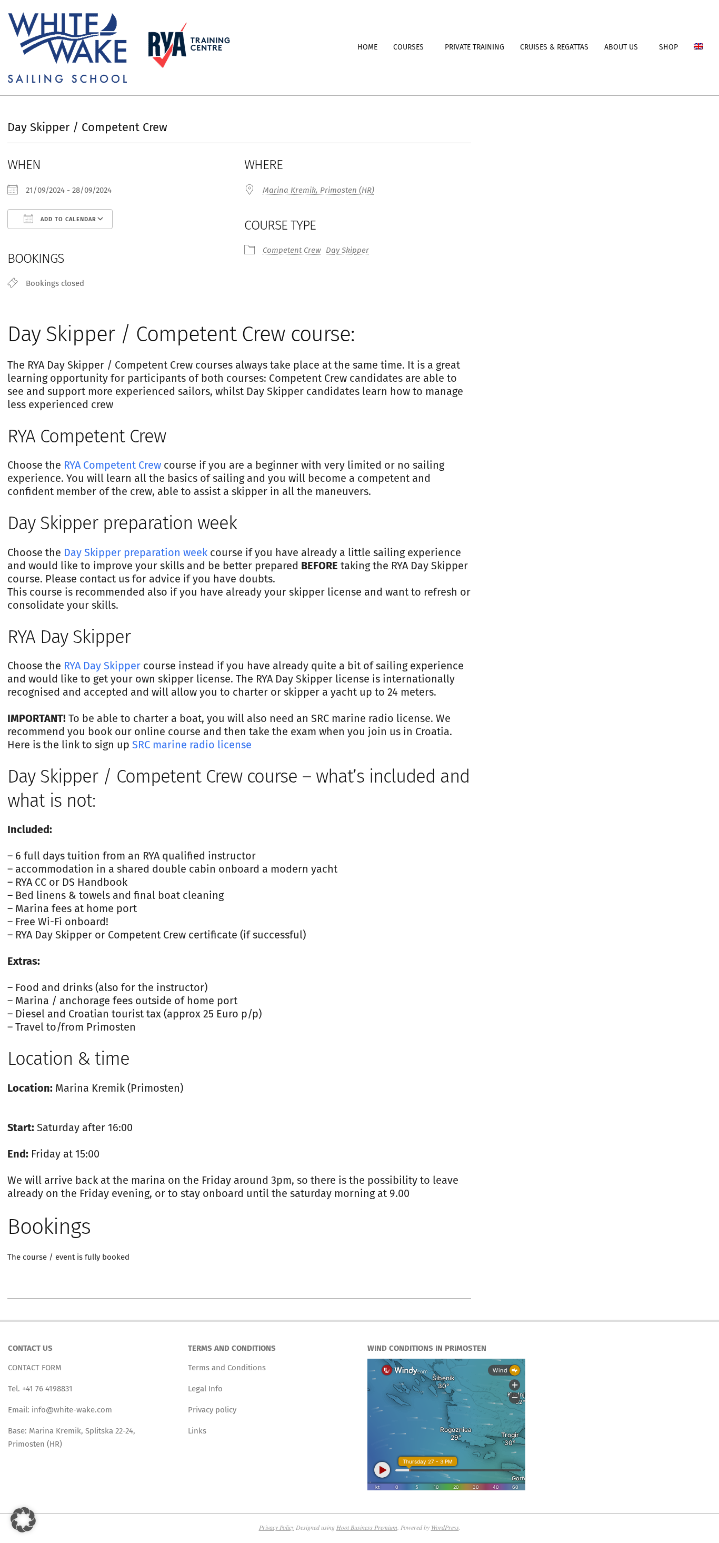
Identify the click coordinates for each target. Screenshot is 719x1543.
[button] (23, 1520)
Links (197, 1431)
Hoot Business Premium (366, 1527)
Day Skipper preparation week (135, 552)
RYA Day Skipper (102, 665)
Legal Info (205, 1388)
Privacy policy (212, 1410)
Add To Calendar (67, 219)
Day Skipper (347, 250)
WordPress (445, 1527)
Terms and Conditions (227, 1367)
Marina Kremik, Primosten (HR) (318, 190)
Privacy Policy (276, 1527)
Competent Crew (292, 250)
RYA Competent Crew (112, 465)
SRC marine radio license (192, 744)
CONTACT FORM (35, 1367)
